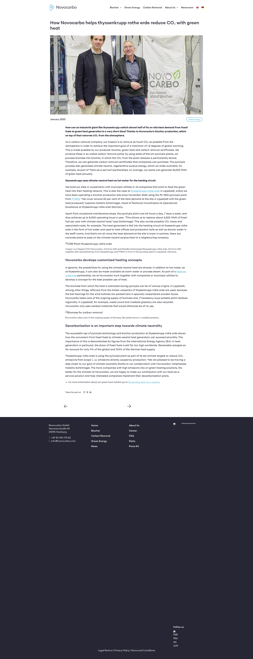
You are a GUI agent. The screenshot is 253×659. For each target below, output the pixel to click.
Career (133, 430)
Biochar (95, 430)
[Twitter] (87, 393)
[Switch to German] (203, 7)
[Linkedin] (90, 393)
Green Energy (99, 441)
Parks (132, 441)
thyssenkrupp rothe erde (145, 190)
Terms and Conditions (143, 650)
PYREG (76, 198)
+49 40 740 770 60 (61, 437)
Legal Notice (105, 650)
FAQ (131, 435)
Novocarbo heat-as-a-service (144, 382)
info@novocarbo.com (63, 440)
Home (94, 425)
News (94, 446)
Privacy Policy (122, 650)
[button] (120, 8)
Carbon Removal (100, 435)
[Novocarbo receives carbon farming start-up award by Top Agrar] (66, 407)
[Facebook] (83, 393)
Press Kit (134, 446)
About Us (134, 425)
